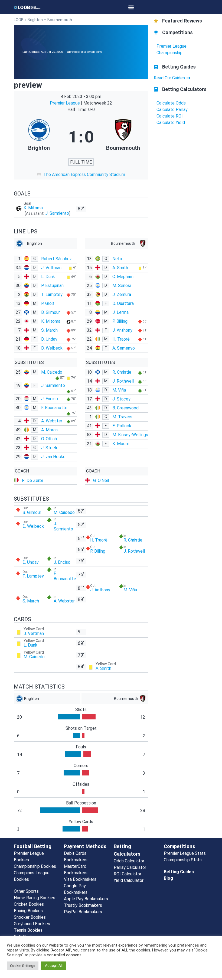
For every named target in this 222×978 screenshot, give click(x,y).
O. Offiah (49, 438)
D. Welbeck (52, 348)
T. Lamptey (52, 294)
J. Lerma (120, 312)
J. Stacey (121, 399)
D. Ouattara (123, 303)
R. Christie (121, 372)
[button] (130, 7)
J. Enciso (49, 398)
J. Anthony (122, 330)
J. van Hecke (53, 456)
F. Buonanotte (54, 407)
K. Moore (120, 443)
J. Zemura (121, 294)
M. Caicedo (51, 372)
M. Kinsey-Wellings (130, 434)
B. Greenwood (125, 407)
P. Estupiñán (52, 285)
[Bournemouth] (123, 137)
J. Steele (49, 447)
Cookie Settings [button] (22, 966)
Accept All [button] (54, 965)
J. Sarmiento (57, 213)
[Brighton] (39, 137)
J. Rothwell (123, 381)
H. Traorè (121, 339)
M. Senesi (121, 285)
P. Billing (120, 321)
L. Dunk (48, 276)
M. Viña (119, 390)
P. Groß (47, 303)
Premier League (65, 103)
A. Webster (51, 420)
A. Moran (49, 429)
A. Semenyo (123, 348)
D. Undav (49, 339)
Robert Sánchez (56, 258)
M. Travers (122, 416)
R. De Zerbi (32, 480)
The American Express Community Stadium (84, 174)
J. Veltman (51, 267)
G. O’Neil (101, 480)
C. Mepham (122, 276)
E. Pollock (121, 425)
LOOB (19, 20)
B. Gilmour (50, 312)
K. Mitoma (33, 207)
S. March (49, 330)
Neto (117, 258)
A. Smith (120, 267)
